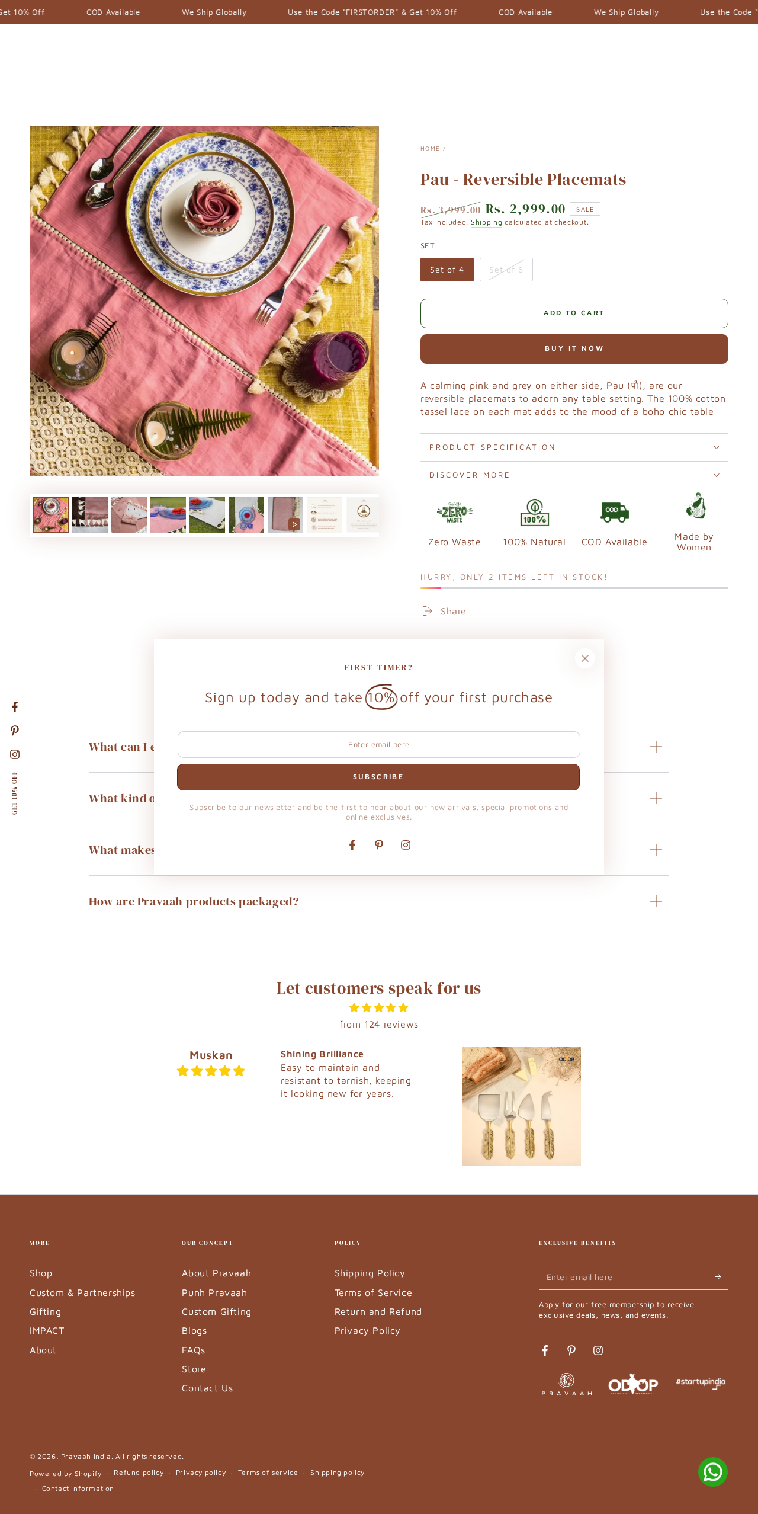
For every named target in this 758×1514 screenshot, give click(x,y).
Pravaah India (86, 1456)
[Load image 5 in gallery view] (207, 515)
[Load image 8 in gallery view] (363, 515)
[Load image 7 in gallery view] (324, 515)
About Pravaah (216, 1272)
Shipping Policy (370, 1272)
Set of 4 (451, 272)
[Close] (585, 658)
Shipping (487, 221)
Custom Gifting (216, 1311)
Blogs (194, 1330)
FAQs (193, 1350)
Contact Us (207, 1387)
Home (430, 148)
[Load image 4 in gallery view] (168, 515)
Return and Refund (378, 1311)
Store (194, 1368)
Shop (41, 1272)
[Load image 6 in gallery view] (246, 515)
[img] (379, 1007)
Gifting (45, 1311)
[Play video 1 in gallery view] (285, 515)
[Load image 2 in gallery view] (90, 515)
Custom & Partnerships (83, 1292)
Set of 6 (511, 272)
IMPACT (47, 1330)
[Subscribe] (721, 1276)
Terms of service (268, 1472)
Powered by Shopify (66, 1473)
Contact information (78, 1488)
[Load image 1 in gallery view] (51, 515)
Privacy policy (201, 1472)
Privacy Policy (368, 1330)
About (43, 1350)
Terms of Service (374, 1292)
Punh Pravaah (214, 1292)
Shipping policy (337, 1472)
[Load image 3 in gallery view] (129, 515)
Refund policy (138, 1472)
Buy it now (575, 348)
